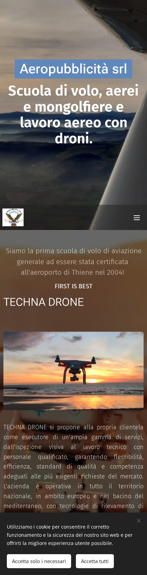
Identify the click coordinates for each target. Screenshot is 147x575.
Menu (137, 217)
